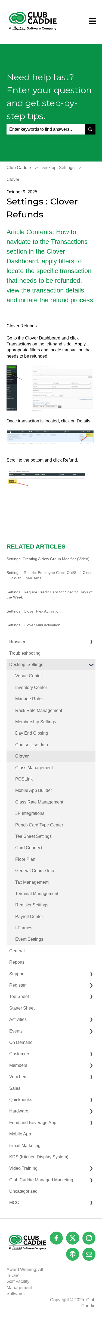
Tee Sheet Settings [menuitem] (33, 836)
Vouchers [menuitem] (18, 1076)
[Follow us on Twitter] (72, 1238)
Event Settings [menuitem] (29, 939)
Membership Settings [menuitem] (35, 722)
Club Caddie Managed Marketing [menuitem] (41, 1180)
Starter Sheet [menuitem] (22, 1008)
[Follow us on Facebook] (56, 1238)
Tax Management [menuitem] (31, 882)
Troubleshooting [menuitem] (25, 653)
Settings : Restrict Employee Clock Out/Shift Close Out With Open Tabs (49, 575)
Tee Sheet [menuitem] (19, 996)
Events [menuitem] (16, 1031)
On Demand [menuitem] (21, 1042)
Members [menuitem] (18, 1065)
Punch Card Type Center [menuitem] (39, 825)
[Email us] (88, 1254)
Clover (13, 179)
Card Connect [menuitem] (28, 847)
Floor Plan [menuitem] (25, 859)
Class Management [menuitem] (34, 767)
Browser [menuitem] (17, 641)
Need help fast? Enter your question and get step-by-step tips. (49, 96)
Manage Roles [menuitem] (29, 699)
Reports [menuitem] (16, 962)
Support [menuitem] (16, 973)
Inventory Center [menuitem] (31, 687)
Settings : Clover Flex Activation (34, 611)
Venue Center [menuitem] (28, 676)
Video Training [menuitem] (23, 1168)
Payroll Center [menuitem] (29, 916)
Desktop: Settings (58, 167)
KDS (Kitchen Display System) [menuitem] (38, 1157)
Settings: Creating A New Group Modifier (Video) (48, 559)
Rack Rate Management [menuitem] (38, 710)
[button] (91, 642)
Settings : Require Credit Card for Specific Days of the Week (49, 595)
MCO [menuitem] (14, 1202)
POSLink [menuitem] (24, 779)
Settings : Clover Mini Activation (33, 625)
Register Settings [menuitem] (31, 905)
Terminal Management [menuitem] (36, 893)
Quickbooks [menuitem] (20, 1099)
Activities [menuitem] (18, 1019)
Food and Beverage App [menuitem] (32, 1122)
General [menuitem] (17, 951)
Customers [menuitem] (19, 1053)
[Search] (90, 129)
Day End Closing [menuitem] (31, 733)
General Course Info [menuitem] (34, 870)
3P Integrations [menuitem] (29, 813)
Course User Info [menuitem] (31, 744)
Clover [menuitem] (22, 756)
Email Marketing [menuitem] (25, 1145)
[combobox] (46, 129)
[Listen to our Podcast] (72, 1254)
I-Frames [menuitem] (23, 928)
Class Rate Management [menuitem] (39, 802)
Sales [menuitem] (14, 1088)
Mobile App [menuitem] (20, 1134)
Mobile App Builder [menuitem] (33, 790)
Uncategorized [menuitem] (23, 1191)
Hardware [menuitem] (18, 1111)
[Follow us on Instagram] (88, 1238)
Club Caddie (19, 167)
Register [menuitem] (17, 985)
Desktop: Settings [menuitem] (26, 664)
